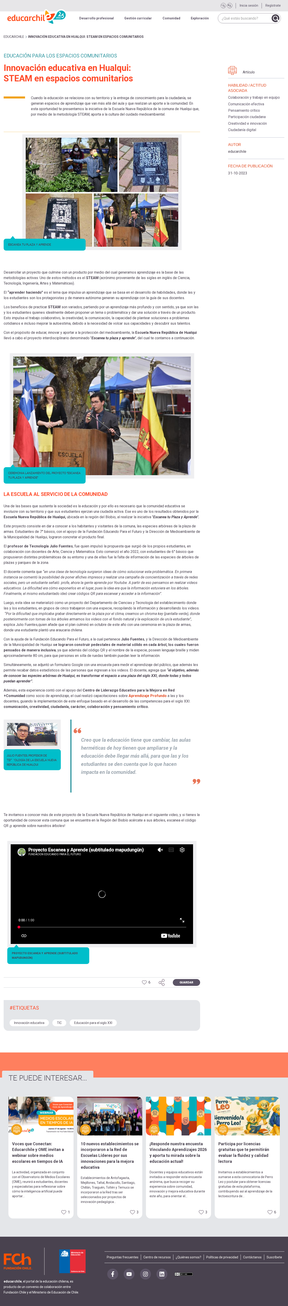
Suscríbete (274, 1257)
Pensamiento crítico (244, 110)
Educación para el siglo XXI (93, 1023)
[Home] (36, 16)
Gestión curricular (138, 18)
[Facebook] (112, 1274)
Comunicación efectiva (246, 104)
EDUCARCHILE (14, 37)
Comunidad (171, 18)
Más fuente (229, 5)
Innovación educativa (29, 1023)
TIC (59, 1023)
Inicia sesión (249, 5)
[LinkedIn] (161, 1274)
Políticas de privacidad (222, 1257)
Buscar (275, 18)
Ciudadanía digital (242, 130)
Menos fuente (223, 5)
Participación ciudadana (247, 117)
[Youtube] (129, 1274)
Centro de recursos (157, 1257)
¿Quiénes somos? (188, 1257)
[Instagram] (145, 1274)
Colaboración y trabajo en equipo (254, 97)
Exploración (200, 18)
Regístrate (273, 5)
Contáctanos (252, 1257)
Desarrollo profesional (96, 18)
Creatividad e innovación (247, 123)
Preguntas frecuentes (122, 1257)
